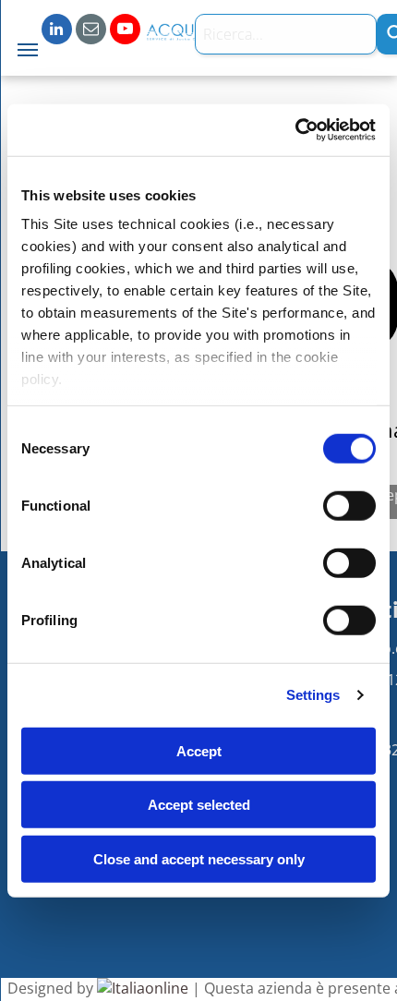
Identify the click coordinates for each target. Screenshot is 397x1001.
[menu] (27, 49)
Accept (199, 750)
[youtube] (125, 31)
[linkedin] (57, 31)
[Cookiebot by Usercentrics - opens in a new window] (295, 130)
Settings (313, 695)
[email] (91, 31)
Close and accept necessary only (199, 858)
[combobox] (286, 34)
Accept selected (199, 805)
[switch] (349, 505)
